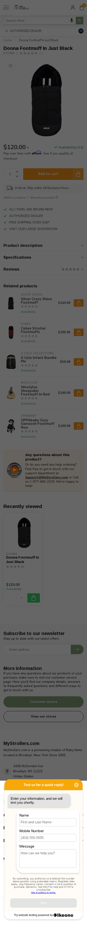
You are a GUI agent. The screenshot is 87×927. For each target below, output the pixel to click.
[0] (82, 7)
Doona (9, 53)
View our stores (43, 716)
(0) (41, 53)
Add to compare (14, 197)
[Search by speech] (71, 20)
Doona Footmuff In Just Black (38, 40)
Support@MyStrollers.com (46, 477)
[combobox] (39, 20)
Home (7, 40)
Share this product (42, 197)
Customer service (43, 702)
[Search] (80, 20)
